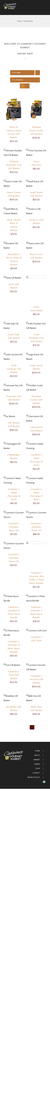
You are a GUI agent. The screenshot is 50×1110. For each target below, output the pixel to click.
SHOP (38, 769)
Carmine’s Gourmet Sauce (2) (13, 558)
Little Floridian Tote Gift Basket (36, 338)
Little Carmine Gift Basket (14, 369)
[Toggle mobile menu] (45, 10)
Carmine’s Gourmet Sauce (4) (36, 527)
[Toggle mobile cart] (41, 10)
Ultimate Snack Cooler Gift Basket (36, 130)
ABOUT (37, 755)
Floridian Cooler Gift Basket (36, 399)
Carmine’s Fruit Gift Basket (13, 675)
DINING (37, 764)
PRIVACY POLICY (34, 777)
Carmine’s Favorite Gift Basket (36, 679)
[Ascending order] (37, 72)
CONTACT (36, 773)
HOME (37, 751)
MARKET (37, 760)
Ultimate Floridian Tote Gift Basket (13, 165)
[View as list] (27, 86)
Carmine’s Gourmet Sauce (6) (13, 527)
